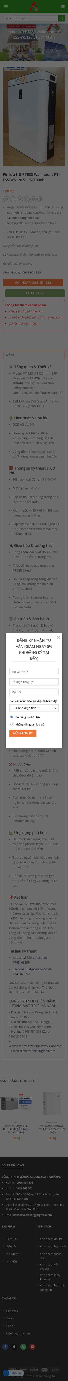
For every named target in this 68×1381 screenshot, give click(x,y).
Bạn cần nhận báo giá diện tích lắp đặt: (33, 701)
